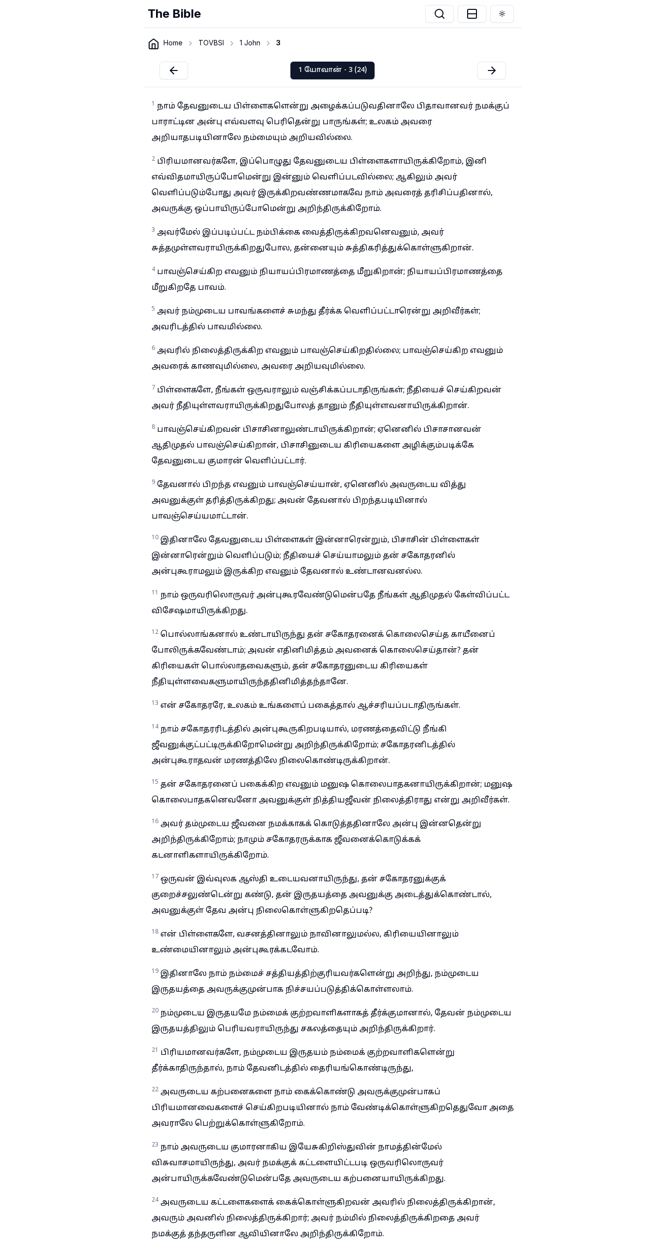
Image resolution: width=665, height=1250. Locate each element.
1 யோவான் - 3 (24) (332, 70)
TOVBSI (211, 42)
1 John (250, 42)
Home (173, 42)
